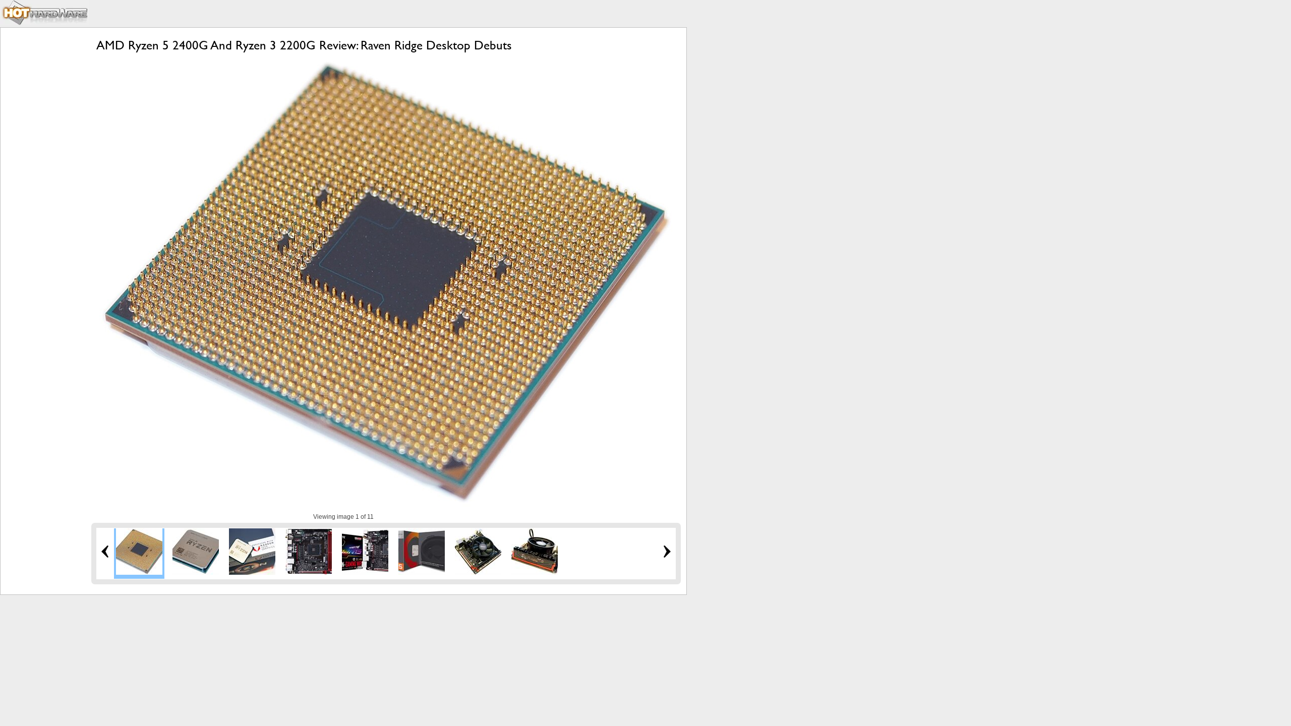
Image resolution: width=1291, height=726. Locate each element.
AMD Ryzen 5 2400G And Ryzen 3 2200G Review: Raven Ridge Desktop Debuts (304, 45)
